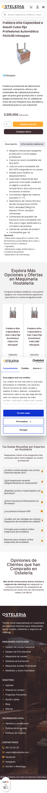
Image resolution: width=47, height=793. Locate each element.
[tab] (11, 144)
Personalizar (22, 421)
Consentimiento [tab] (10, 368)
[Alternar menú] (43, 7)
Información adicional (32, 144)
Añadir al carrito (28, 124)
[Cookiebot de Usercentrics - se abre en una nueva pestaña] (33, 361)
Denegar (23, 430)
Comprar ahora (23, 131)
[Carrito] (31, 7)
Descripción (11, 144)
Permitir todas (23, 413)
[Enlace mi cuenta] (37, 7)
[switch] (5, 787)
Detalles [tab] (25, 368)
